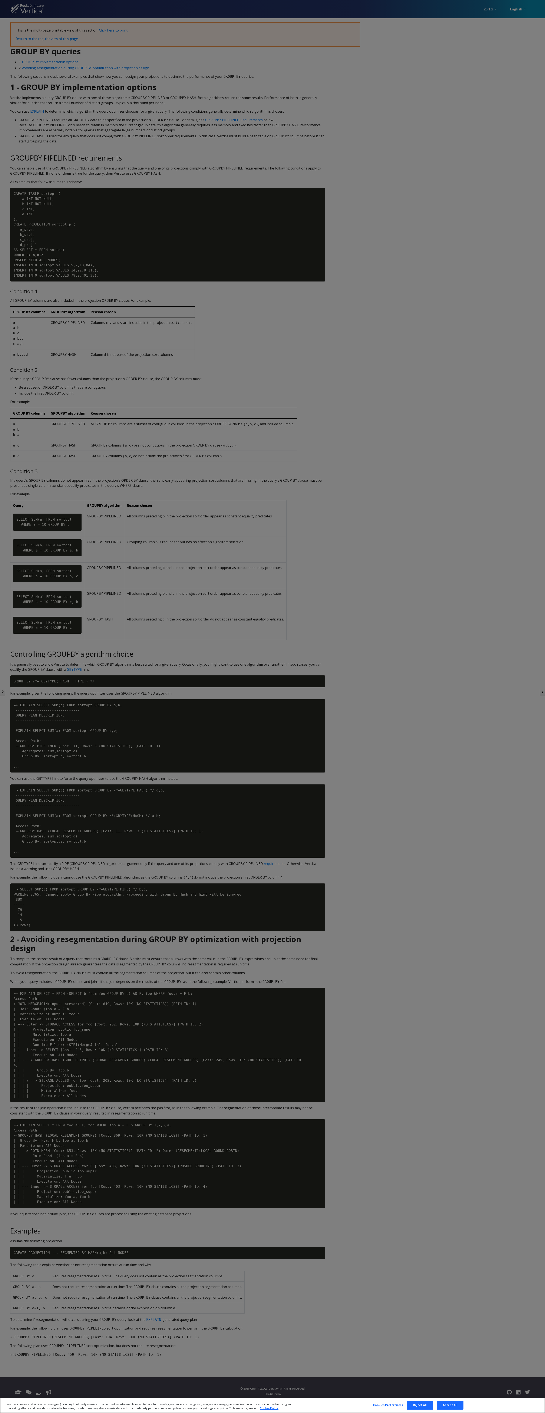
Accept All (450, 1405)
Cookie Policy (269, 1408)
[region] (272, 1405)
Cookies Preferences (388, 1405)
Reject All (420, 1405)
